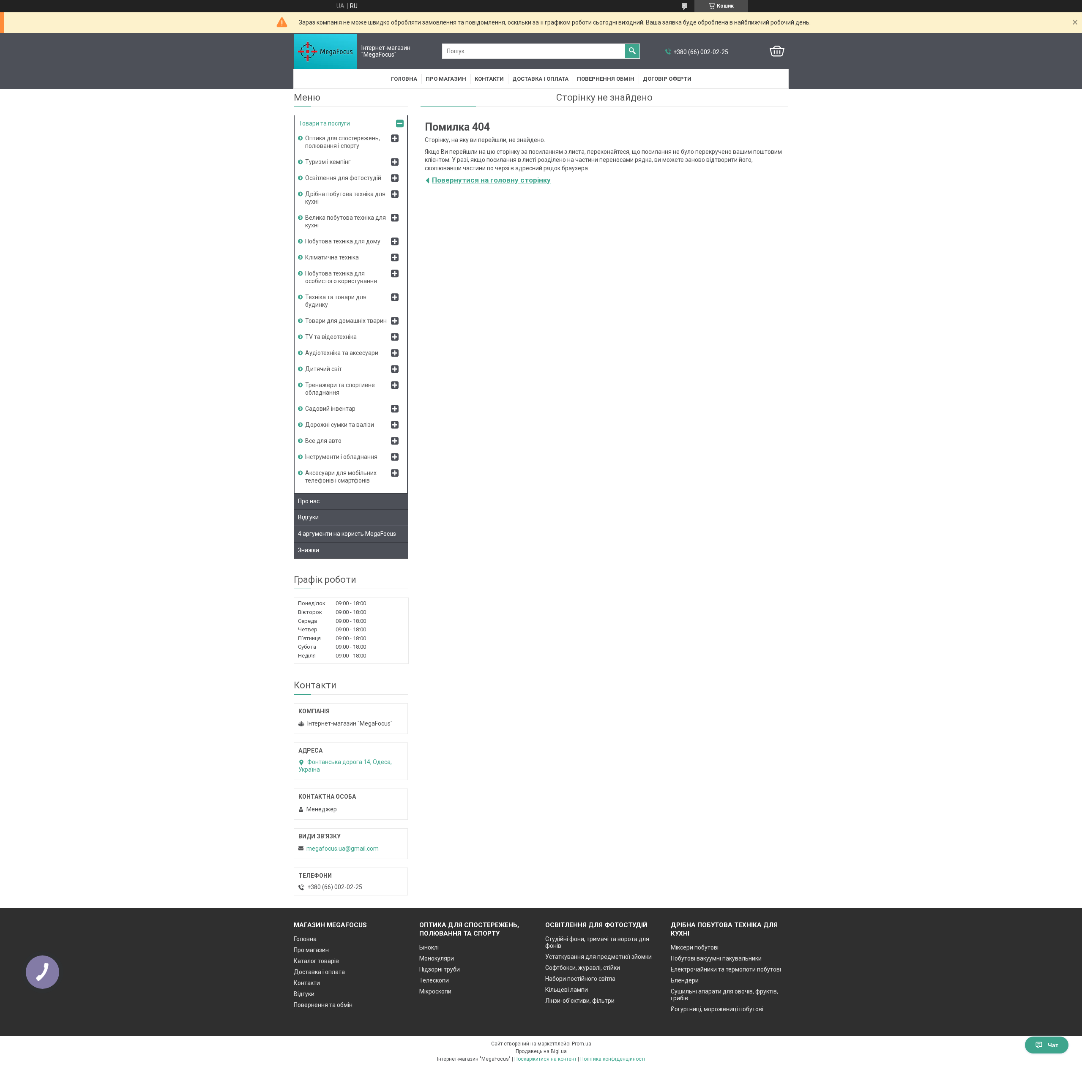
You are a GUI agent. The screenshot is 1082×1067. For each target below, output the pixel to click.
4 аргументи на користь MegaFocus (347, 533)
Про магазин (446, 79)
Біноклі (429, 947)
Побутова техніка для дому (342, 241)
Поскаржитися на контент (545, 1059)
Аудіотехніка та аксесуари (341, 352)
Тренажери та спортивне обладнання (340, 389)
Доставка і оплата (540, 79)
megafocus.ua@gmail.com (342, 848)
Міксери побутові (695, 947)
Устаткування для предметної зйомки (598, 956)
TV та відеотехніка (331, 336)
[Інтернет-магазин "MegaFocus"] (325, 51)
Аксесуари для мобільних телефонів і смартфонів (341, 476)
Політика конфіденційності (612, 1059)
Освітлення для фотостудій (343, 178)
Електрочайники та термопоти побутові (726, 969)
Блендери (685, 980)
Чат (1053, 1045)
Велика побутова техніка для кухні (345, 221)
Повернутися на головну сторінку (491, 180)
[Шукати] (632, 51)
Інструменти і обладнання (341, 456)
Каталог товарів (316, 961)
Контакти (489, 79)
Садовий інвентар (330, 408)
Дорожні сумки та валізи (339, 424)
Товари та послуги (324, 123)
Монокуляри (436, 958)
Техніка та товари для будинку (335, 301)
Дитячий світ (323, 369)
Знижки (308, 550)
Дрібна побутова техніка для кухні (345, 198)
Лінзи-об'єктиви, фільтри (580, 1000)
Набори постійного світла (580, 978)
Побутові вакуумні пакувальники (716, 958)
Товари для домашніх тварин (346, 320)
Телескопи (434, 980)
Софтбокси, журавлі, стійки (582, 967)
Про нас (309, 501)
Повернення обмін (605, 79)
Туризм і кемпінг (328, 161)
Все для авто (323, 440)
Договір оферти (667, 79)
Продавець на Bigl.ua (541, 1051)
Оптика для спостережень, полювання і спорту (342, 142)
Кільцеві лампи (566, 989)
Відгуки (308, 517)
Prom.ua (581, 1044)
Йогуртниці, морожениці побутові (717, 1009)
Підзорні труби (439, 969)
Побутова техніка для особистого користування (341, 277)
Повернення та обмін (323, 1005)
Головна (404, 79)
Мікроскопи (435, 991)
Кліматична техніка (332, 257)
